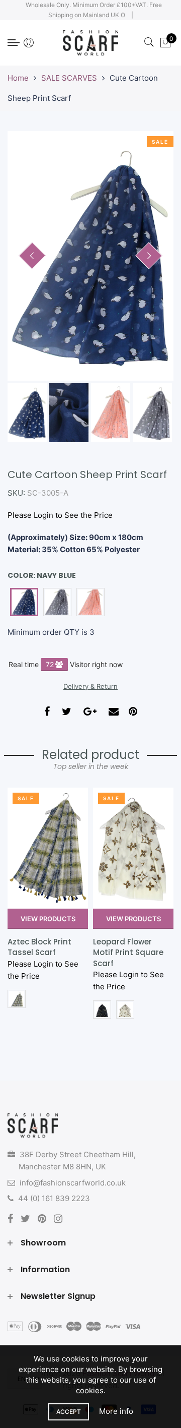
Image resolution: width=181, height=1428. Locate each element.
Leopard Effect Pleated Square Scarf (123, 952)
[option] (90, 256)
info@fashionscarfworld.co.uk (73, 1182)
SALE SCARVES (69, 78)
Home (18, 78)
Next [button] (148, 255)
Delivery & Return (90, 686)
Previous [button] (32, 255)
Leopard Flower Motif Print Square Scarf (43, 952)
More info (116, 1411)
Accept (68, 1411)
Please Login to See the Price (60, 515)
